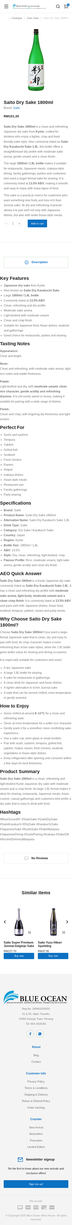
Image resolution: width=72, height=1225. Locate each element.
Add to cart (37, 223)
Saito (16, 107)
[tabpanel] (36, 558)
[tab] (36, 262)
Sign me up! (36, 1184)
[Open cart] (66, 6)
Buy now (19, 956)
